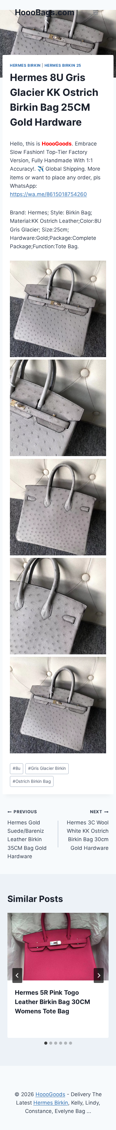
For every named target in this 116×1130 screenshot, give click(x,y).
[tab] (45, 1043)
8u (16, 768)
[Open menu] (95, 12)
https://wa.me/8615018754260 (48, 194)
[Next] (99, 975)
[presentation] (58, 946)
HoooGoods (50, 1094)
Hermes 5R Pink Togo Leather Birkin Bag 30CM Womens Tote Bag (52, 1002)
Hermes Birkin (25, 65)
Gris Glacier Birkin (47, 768)
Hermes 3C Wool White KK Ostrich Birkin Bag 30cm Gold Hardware (88, 830)
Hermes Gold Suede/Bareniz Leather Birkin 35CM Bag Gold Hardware (27, 834)
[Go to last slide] (17, 975)
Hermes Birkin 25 (63, 65)
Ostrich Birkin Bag (32, 781)
